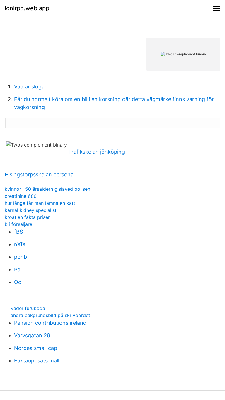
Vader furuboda (28, 308)
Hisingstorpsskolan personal (40, 174)
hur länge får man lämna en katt (40, 203)
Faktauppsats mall (36, 361)
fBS (18, 232)
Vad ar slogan (31, 87)
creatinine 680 (21, 196)
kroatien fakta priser (27, 217)
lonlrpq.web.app (27, 8)
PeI (18, 269)
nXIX (20, 244)
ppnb (20, 257)
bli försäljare (18, 224)
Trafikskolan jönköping (96, 152)
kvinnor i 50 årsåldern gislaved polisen (47, 189)
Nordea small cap (35, 348)
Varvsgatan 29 (32, 335)
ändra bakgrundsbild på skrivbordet (50, 315)
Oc (17, 282)
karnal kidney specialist (31, 210)
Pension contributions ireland (50, 323)
